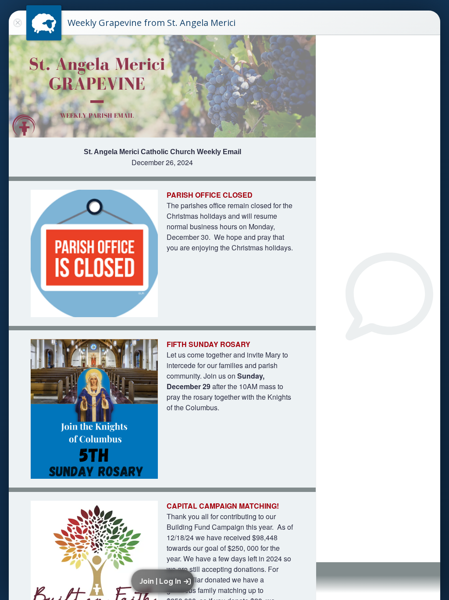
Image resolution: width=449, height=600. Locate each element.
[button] (164, 581)
